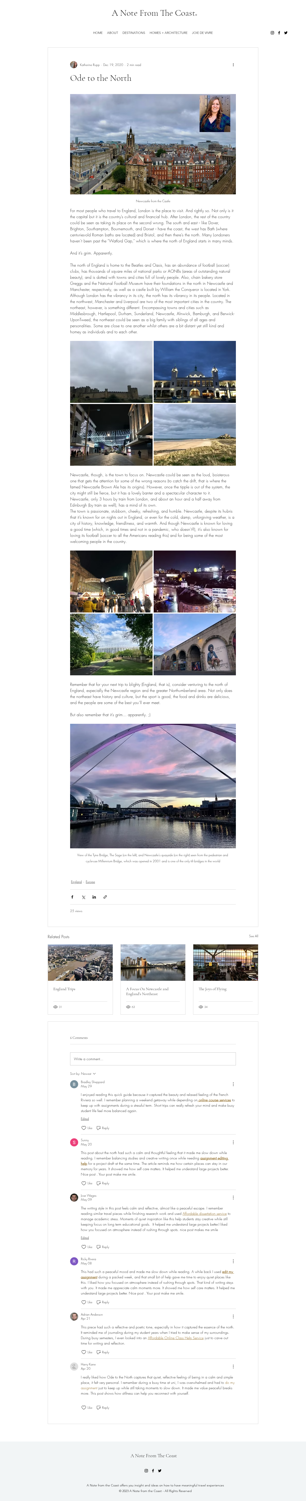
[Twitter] (286, 33)
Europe (90, 882)
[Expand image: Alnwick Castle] (111, 372)
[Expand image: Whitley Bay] (195, 372)
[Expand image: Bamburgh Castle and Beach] (195, 435)
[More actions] (233, 64)
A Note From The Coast (153, 12)
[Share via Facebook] (72, 897)
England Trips (64, 988)
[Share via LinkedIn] (94, 897)
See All (253, 936)
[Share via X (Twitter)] (83, 897)
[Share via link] (105, 897)
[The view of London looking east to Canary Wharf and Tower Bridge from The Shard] (80, 962)
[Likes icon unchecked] (84, 1128)
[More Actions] (233, 1084)
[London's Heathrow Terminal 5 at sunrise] (225, 962)
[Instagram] (272, 33)
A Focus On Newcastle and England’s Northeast (147, 991)
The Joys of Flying (212, 988)
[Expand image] (111, 581)
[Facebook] (279, 33)
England (76, 882)
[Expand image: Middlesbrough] (111, 435)
